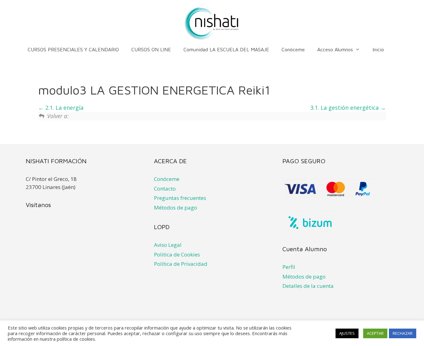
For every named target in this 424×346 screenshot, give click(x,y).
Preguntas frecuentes (180, 197)
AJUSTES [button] (347, 333)
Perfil (288, 266)
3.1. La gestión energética (345, 107)
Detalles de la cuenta (308, 285)
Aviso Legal (168, 244)
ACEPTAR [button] (375, 333)
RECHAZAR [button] (403, 333)
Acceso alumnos (335, 49)
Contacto (165, 188)
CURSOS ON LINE (151, 49)
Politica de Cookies (177, 254)
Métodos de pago (175, 207)
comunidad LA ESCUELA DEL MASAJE (226, 49)
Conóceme (293, 49)
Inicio (378, 49)
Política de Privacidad (180, 263)
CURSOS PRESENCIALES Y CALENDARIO (73, 49)
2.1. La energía (63, 107)
